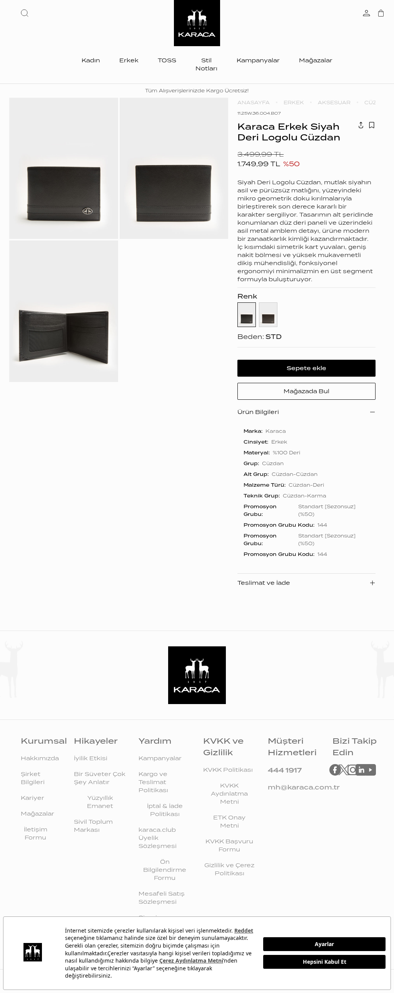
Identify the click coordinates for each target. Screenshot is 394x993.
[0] (381, 14)
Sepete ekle (306, 368)
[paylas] (361, 125)
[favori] (372, 125)
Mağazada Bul (306, 391)
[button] (26, 13)
